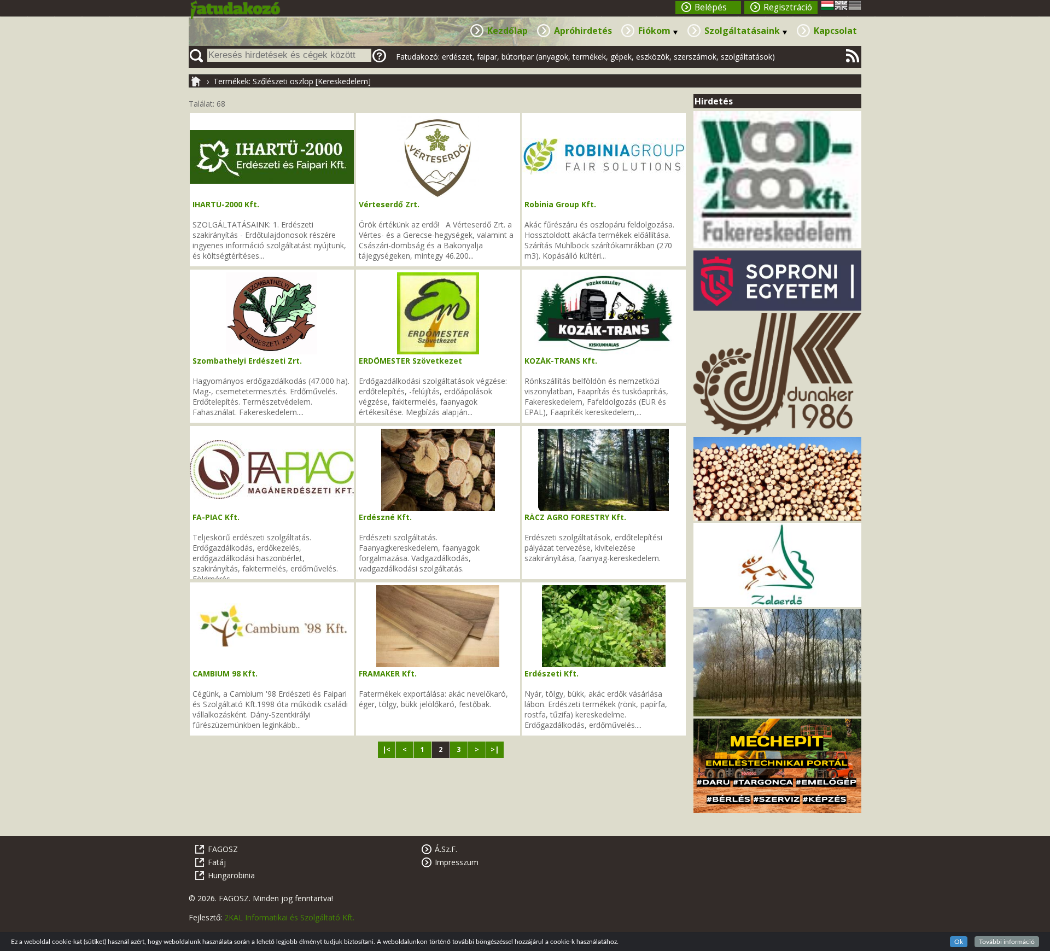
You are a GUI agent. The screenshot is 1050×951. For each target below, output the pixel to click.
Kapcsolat (835, 31)
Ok (958, 941)
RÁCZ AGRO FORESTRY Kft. (575, 517)
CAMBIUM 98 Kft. (225, 673)
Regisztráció (787, 7)
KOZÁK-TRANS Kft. (560, 360)
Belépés (711, 7)
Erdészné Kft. (385, 517)
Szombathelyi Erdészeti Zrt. (247, 360)
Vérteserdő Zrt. (389, 204)
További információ (1007, 941)
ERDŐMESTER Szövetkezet (410, 360)
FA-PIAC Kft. (216, 517)
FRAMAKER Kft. (388, 673)
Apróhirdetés (583, 31)
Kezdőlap (507, 31)
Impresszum (457, 862)
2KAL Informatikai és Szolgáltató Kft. (289, 917)
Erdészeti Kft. (551, 673)
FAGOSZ (223, 849)
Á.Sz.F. (446, 849)
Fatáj (217, 862)
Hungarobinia (231, 875)
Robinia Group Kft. (560, 204)
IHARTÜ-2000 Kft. (225, 204)
